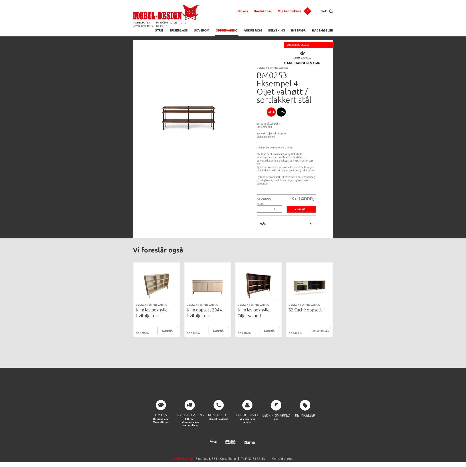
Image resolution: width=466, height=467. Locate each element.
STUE (159, 30)
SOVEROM (201, 30)
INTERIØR (298, 30)
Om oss (242, 11)
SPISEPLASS (178, 30)
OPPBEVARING (226, 30)
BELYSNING (276, 30)
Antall (260, 204)
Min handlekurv (289, 11)
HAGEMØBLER (322, 30)
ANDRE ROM (253, 30)
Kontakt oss (262, 11)
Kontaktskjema (282, 458)
